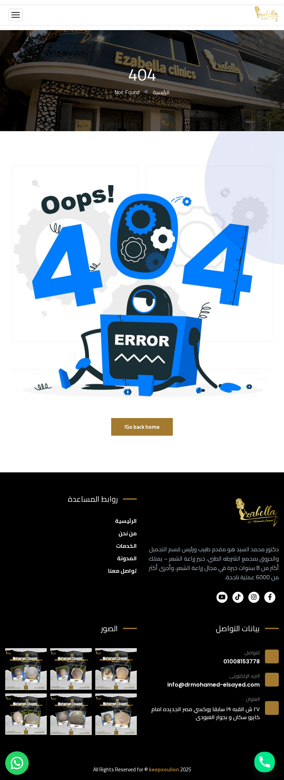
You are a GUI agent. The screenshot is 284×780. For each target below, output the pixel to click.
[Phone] (264, 762)
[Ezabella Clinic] (266, 15)
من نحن (127, 533)
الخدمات (126, 546)
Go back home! (142, 427)
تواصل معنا (122, 570)
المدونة (127, 558)
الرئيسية (161, 92)
